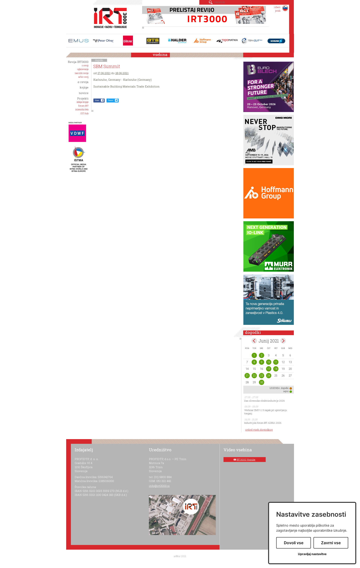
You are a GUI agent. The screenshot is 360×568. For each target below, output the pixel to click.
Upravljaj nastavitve (312, 554)
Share (97, 100)
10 (268, 362)
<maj (254, 341)
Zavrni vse (331, 542)
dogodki (99, 60)
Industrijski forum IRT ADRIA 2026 (262, 423)
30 (261, 382)
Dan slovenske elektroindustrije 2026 (264, 400)
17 (268, 368)
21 (247, 375)
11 (275, 362)
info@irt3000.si (159, 486)
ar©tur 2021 (180, 556)
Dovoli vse (293, 542)
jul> (283, 341)
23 (261, 375)
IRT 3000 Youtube (246, 459)
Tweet (110, 100)
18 (275, 368)
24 (268, 375)
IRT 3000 (109, 18)
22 (254, 375)
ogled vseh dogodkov (259, 429)
